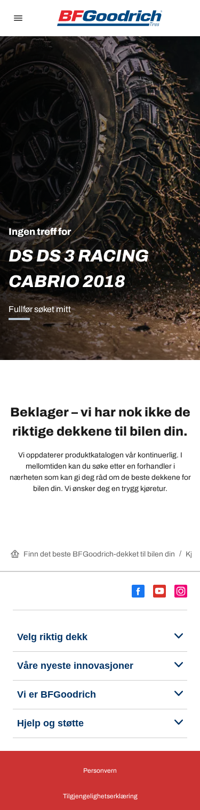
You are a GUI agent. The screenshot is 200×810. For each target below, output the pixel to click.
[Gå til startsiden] (110, 18)
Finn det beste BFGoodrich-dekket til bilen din (99, 554)
